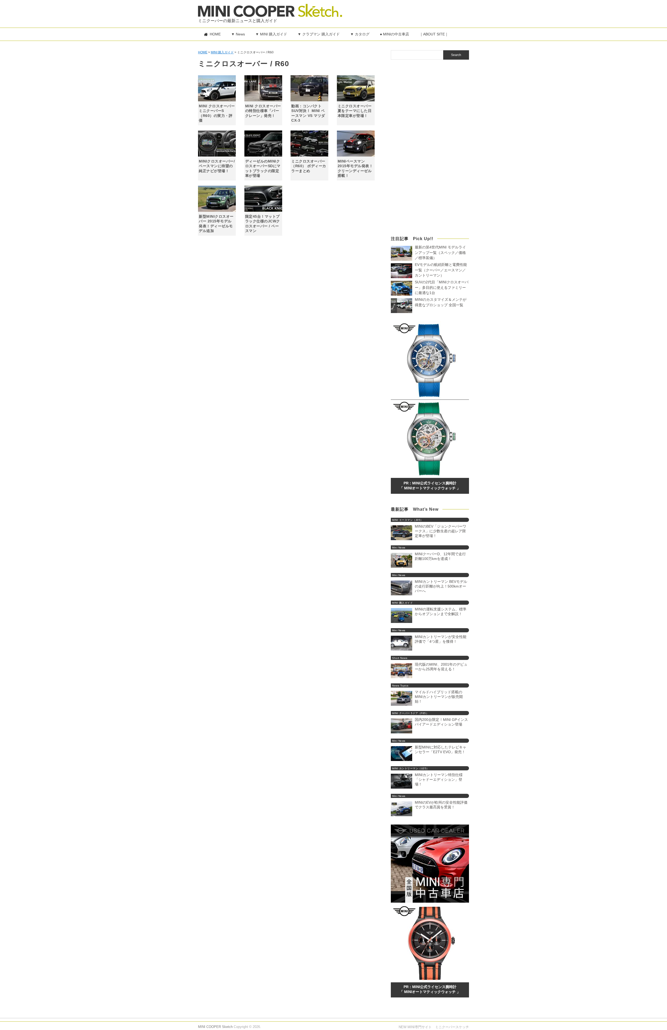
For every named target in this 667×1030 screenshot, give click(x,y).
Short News (399, 658)
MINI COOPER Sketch (215, 1027)
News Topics (400, 685)
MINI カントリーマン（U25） (410, 768)
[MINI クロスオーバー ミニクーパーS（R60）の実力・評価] (217, 88)
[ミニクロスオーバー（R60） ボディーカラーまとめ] (309, 143)
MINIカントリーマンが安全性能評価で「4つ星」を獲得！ (440, 639)
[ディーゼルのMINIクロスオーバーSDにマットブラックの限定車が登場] (263, 143)
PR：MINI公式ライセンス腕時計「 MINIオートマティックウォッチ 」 (429, 485)
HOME (215, 34)
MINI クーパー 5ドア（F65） (410, 713)
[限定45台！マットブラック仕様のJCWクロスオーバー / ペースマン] (263, 199)
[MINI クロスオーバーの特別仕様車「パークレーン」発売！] (263, 88)
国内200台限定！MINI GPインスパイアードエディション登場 (441, 721)
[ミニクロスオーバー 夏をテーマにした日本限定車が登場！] (356, 88)
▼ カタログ (359, 34)
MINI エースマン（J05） (407, 520)
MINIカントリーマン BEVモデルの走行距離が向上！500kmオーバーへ (441, 586)
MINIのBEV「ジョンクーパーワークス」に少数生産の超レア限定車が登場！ (440, 531)
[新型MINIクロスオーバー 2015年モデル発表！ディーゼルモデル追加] (217, 199)
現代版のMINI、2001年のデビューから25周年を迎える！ (441, 666)
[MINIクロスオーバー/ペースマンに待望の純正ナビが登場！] (217, 143)
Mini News (398, 547)
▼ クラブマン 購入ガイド (319, 34)
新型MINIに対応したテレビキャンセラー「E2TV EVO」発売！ (440, 749)
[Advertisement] (408, 12)
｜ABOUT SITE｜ (433, 34)
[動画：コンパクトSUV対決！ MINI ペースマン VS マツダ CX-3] (309, 88)
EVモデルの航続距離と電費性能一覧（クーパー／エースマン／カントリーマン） (441, 270)
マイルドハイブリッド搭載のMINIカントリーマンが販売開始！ (439, 696)
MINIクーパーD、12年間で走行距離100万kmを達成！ (440, 556)
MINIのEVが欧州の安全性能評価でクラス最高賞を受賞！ (441, 804)
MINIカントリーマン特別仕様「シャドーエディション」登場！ (439, 779)
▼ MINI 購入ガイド (271, 34)
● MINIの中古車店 (394, 34)
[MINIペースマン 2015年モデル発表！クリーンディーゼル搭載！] (356, 143)
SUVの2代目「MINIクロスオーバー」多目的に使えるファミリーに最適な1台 (441, 287)
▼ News (238, 34)
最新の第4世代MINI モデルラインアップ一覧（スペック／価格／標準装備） (440, 252)
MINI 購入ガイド (402, 602)
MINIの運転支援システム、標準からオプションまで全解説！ (440, 611)
